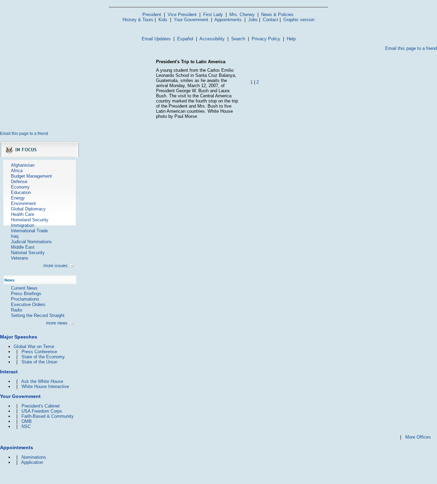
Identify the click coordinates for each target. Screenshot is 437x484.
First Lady (213, 14)
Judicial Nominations (31, 241)
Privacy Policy (266, 38)
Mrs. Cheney (242, 14)
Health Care (22, 214)
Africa (17, 170)
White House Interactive (45, 386)
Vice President (182, 14)
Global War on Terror (34, 346)
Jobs (253, 19)
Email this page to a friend (411, 48)
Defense (19, 181)
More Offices (418, 437)
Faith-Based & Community (48, 416)
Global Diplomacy (28, 208)
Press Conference (39, 351)
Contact (270, 19)
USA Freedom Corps (42, 411)
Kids (162, 19)
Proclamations (25, 299)
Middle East (22, 247)
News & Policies (277, 14)
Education (21, 192)
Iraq (14, 236)
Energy (18, 197)
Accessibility (212, 38)
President (151, 14)
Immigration (22, 225)
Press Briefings (26, 293)
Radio (16, 310)
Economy (20, 187)
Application (32, 462)
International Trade (29, 230)
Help (291, 38)
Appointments (228, 19)
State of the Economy (43, 356)
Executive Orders (28, 304)
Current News (24, 288)
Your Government (191, 19)
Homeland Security (29, 219)
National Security (28, 252)
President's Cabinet (41, 406)
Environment (23, 203)
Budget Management (31, 176)
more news (57, 323)
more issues (55, 265)
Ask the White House (42, 381)
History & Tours (138, 19)
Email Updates (156, 38)
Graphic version (298, 19)
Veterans (19, 258)
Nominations (34, 457)
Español (185, 38)
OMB (27, 421)
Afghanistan (22, 165)
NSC (26, 426)
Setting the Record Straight (38, 315)
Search (238, 38)
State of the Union (39, 361)
